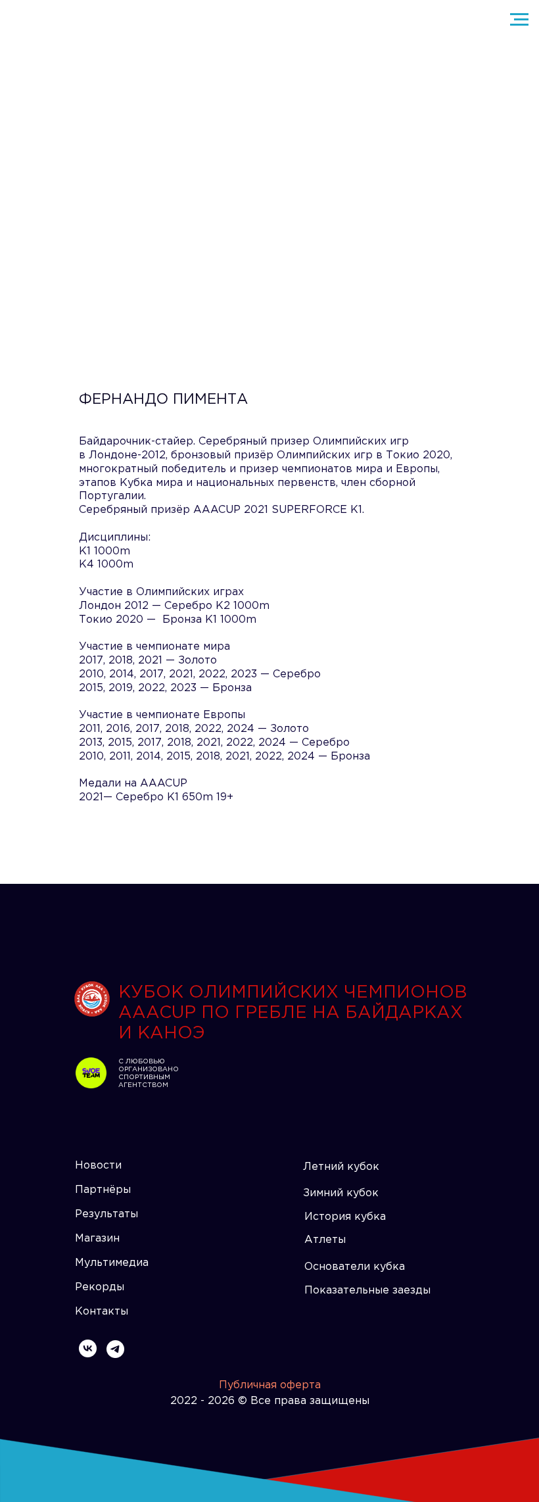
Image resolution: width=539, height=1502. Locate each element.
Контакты (101, 1312)
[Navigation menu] (519, 19)
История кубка (345, 1217)
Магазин (97, 1239)
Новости (98, 1166)
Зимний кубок (341, 1193)
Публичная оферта (270, 1385)
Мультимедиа (112, 1263)
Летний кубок (341, 1167)
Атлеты (325, 1240)
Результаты (106, 1214)
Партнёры (103, 1190)
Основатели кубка (354, 1267)
